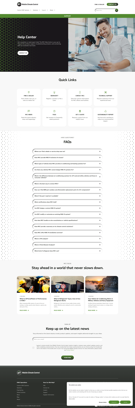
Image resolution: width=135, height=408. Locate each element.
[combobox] (106, 10)
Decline (125, 402)
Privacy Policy (70, 350)
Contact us (23, 53)
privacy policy (72, 398)
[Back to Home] (25, 4)
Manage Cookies (103, 402)
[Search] (116, 10)
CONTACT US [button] (112, 4)
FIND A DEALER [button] (99, 4)
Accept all (114, 402)
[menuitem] (23, 10)
